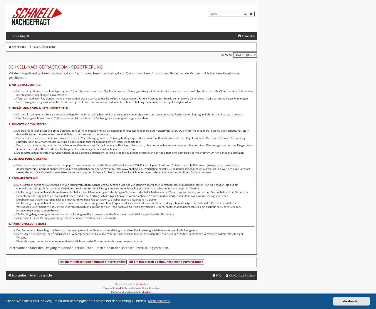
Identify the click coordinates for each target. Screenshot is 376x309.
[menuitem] (246, 36)
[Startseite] (40, 18)
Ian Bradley (142, 283)
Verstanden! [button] (352, 301)
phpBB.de (147, 291)
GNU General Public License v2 (117, 165)
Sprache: (226, 55)
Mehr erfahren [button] (159, 301)
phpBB (119, 287)
